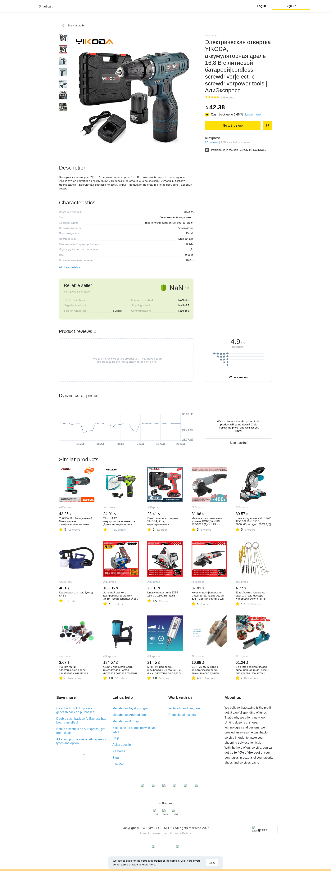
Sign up (291, 6)
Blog (115, 757)
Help (115, 738)
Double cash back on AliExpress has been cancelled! (81, 720)
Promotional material (182, 714)
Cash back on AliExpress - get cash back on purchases (75, 710)
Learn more (253, 114)
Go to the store (233, 125)
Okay (212, 862)
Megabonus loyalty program (131, 708)
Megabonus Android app (129, 714)
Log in (261, 6)
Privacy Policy (180, 833)
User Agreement (151, 833)
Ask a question (122, 744)
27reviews (211, 142)
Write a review (238, 377)
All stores (118, 751)
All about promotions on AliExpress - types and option (81, 741)
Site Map (118, 764)
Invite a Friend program (184, 708)
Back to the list (77, 25)
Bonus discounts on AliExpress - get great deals (80, 730)
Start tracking (238, 442)
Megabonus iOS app (126, 721)
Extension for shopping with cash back (134, 729)
